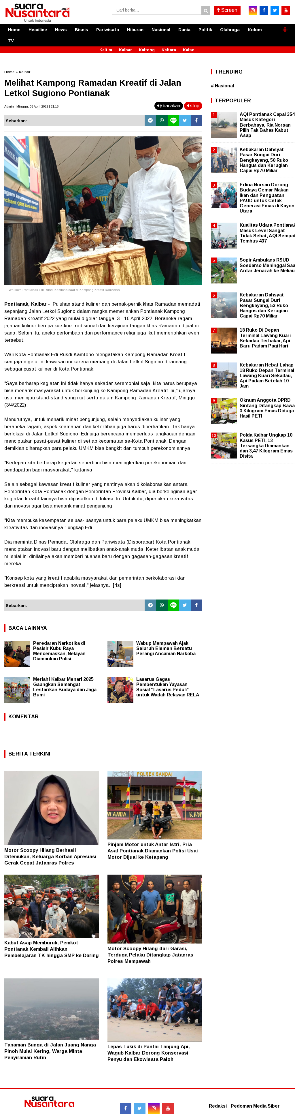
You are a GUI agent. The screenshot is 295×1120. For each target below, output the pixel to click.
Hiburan (135, 29)
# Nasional (222, 85)
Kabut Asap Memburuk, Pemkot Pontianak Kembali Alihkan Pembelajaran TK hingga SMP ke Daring (51, 949)
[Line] (173, 120)
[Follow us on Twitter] (139, 1108)
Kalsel (189, 50)
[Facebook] (196, 120)
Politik (205, 29)
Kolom (255, 29)
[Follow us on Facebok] (125, 1108)
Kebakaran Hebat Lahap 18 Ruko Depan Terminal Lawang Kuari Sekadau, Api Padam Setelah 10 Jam (267, 375)
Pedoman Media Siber (255, 1106)
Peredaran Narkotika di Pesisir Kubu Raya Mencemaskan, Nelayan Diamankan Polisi (59, 651)
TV (11, 40)
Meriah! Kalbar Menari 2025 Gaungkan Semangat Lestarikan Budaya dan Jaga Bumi (65, 687)
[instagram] (253, 10)
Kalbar (125, 50)
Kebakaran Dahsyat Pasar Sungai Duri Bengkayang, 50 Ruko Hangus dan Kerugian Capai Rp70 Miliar (264, 160)
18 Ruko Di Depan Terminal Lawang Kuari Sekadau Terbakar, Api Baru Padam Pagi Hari (265, 338)
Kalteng (147, 50)
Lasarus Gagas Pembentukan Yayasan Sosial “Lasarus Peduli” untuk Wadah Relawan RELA (167, 687)
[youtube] (285, 10)
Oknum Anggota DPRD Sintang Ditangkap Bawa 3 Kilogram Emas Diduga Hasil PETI (267, 408)
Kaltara (169, 50)
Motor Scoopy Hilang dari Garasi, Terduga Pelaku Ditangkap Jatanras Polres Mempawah (150, 955)
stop (194, 105)
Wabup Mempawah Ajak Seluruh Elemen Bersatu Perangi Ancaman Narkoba (166, 648)
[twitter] (275, 10)
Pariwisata (107, 29)
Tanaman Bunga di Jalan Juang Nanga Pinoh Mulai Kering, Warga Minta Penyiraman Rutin (50, 1051)
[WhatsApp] (162, 120)
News (61, 29)
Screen (228, 10)
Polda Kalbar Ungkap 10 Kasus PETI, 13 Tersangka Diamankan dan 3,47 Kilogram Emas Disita (266, 445)
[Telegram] (150, 120)
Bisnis (81, 29)
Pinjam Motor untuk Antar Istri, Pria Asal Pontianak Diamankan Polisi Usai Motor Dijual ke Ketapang (152, 851)
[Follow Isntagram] (154, 1108)
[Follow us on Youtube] (168, 1108)
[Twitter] (185, 120)
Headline (38, 29)
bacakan (171, 105)
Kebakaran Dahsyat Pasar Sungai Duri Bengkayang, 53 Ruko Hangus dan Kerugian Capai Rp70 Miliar (264, 305)
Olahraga (230, 29)
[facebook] (264, 10)
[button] (285, 27)
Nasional (161, 29)
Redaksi (218, 1106)
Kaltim (105, 50)
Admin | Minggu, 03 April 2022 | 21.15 (31, 106)
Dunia (184, 29)
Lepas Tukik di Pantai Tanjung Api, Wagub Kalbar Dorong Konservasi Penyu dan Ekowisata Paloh (148, 1053)
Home (14, 29)
